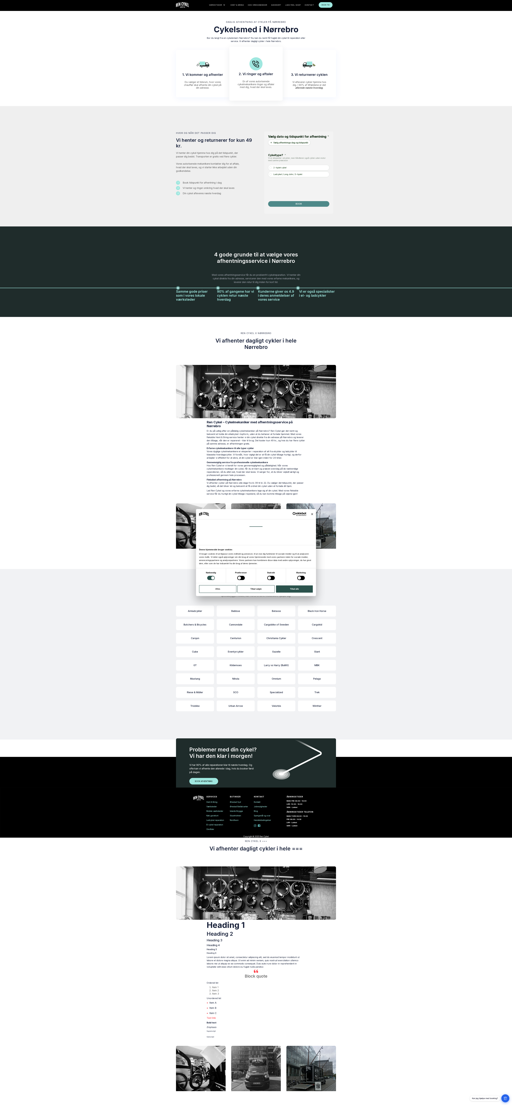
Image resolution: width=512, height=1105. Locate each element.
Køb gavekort (212, 816)
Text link (211, 1018)
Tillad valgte (256, 589)
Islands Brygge (236, 811)
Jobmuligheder (260, 807)
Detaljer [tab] (256, 532)
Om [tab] (256, 541)
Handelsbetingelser (262, 820)
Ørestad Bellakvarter (239, 807)
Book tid (326, 5)
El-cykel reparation (214, 825)
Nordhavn (234, 820)
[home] (182, 5)
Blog (256, 811)
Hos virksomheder (257, 5)
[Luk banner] (312, 514)
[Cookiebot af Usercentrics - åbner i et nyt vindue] (294, 514)
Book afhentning (204, 781)
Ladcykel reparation (215, 820)
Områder (210, 829)
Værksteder (211, 807)
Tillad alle (294, 589)
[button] (217, 5)
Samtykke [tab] (256, 523)
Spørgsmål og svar (262, 816)
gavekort (276, 5)
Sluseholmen (235, 816)
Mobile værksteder (214, 811)
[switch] (241, 578)
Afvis (217, 589)
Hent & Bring (237, 5)
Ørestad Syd (235, 802)
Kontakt (257, 802)
